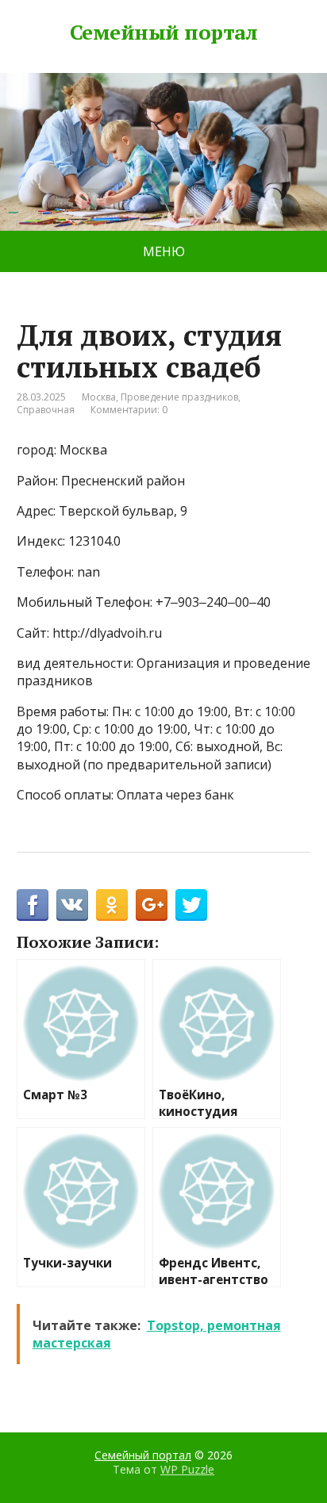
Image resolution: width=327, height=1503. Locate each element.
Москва (99, 397)
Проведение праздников (179, 397)
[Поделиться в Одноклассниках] (112, 905)
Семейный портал (163, 32)
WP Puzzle (187, 1469)
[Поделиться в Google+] (151, 905)
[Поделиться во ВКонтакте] (72, 905)
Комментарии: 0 (128, 409)
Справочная (46, 409)
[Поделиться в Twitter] (191, 905)
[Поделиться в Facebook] (32, 905)
